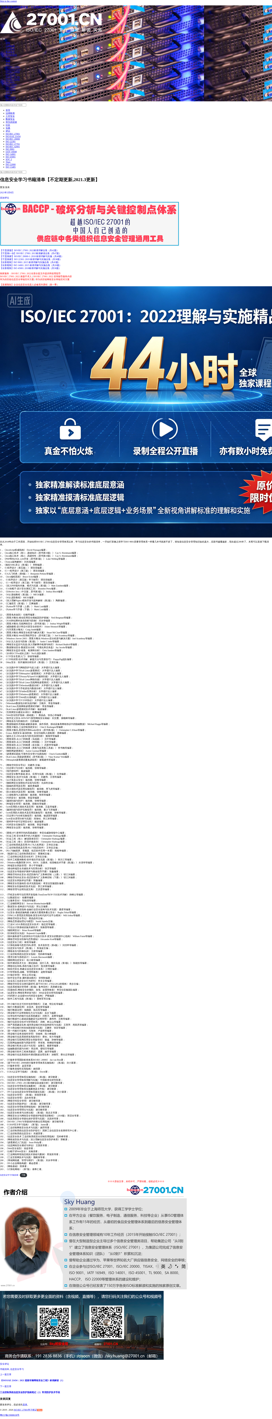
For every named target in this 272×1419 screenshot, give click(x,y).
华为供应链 (11, 55)
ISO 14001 (11, 87)
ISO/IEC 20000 (13, 72)
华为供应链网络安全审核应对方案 (53, 279)
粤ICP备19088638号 (9, 1415)
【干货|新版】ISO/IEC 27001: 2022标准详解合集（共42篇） (29, 250)
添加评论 (4, 198)
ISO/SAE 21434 (13, 69)
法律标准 (10, 46)
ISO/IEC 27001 (13, 67)
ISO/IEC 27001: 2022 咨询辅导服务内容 (52, 276)
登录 (25, 1404)
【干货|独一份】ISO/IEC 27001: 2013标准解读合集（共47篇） (30, 253)
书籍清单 (4, 1369)
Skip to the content (8, 1)
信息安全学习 (17, 1369)
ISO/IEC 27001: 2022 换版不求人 (16, 276)
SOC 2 (9, 92)
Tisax (8, 95)
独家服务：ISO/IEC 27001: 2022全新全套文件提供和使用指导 (30, 273)
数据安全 (10, 52)
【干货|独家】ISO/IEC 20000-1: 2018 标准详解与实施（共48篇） (31, 256)
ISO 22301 (11, 74)
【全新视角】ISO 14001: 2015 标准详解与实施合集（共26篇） (30, 265)
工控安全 (10, 49)
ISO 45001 (11, 90)
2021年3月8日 (7, 192)
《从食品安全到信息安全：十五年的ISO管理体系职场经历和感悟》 (38, 7)
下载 (23, 1175)
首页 (8, 43)
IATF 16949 (11, 84)
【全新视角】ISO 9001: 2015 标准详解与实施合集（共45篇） (30, 262)
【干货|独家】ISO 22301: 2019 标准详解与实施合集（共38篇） (31, 259)
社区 (8, 58)
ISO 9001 (10, 82)
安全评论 (4, 1364)
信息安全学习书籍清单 (9, 1175)
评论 (8, 64)
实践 (8, 61)
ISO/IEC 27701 (13, 77)
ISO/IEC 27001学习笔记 (25, 1410)
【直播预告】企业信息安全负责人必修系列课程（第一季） (29, 284)
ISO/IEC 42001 (13, 79)
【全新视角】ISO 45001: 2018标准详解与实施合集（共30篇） (30, 268)
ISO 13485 (11, 100)
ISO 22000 (11, 97)
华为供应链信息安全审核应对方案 (17, 279)
